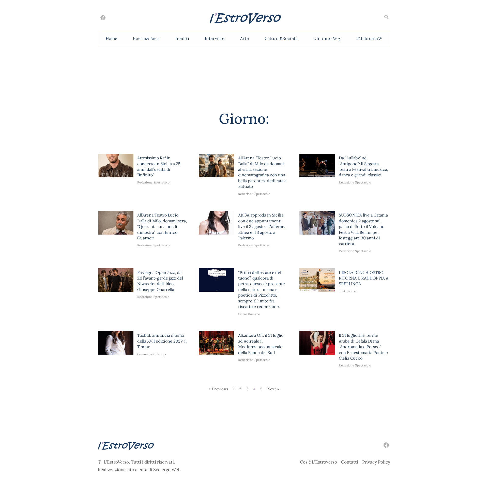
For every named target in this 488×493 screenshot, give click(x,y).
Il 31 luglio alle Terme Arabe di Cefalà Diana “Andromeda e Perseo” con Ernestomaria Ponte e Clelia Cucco (363, 347)
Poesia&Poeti (146, 38)
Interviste (215, 38)
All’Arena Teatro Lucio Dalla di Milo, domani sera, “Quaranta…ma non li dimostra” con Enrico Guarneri (162, 226)
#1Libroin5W (369, 38)
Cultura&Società (281, 38)
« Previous (218, 389)
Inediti (182, 38)
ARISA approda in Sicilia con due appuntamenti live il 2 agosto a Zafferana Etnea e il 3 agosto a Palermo (262, 226)
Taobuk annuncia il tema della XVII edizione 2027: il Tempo (162, 341)
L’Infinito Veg (326, 38)
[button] (386, 17)
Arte (244, 38)
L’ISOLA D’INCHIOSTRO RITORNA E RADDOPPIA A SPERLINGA (363, 278)
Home (111, 38)
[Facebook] (103, 18)
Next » (273, 389)
